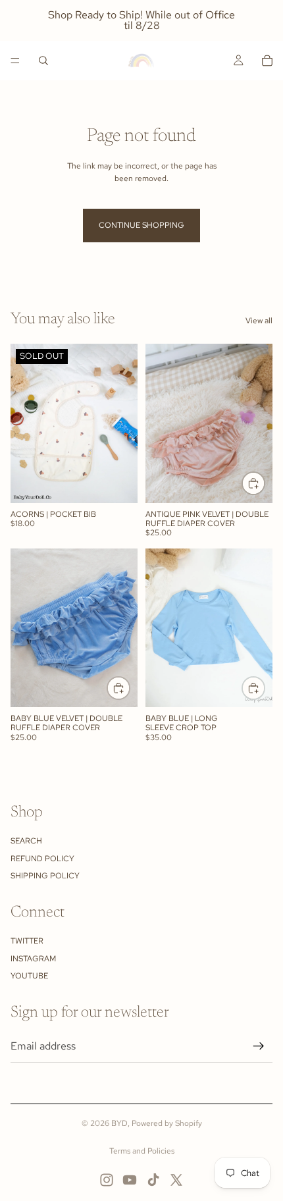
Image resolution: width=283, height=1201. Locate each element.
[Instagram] (107, 1180)
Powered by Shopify (167, 1123)
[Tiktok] (153, 1180)
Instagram (33, 958)
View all (258, 320)
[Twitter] (176, 1180)
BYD (119, 1123)
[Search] (43, 60)
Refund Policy (42, 858)
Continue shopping (141, 225)
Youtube (29, 976)
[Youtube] (130, 1180)
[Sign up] (258, 1046)
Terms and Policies (141, 1151)
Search (26, 841)
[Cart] (267, 60)
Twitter (27, 941)
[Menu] (15, 60)
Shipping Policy (45, 875)
